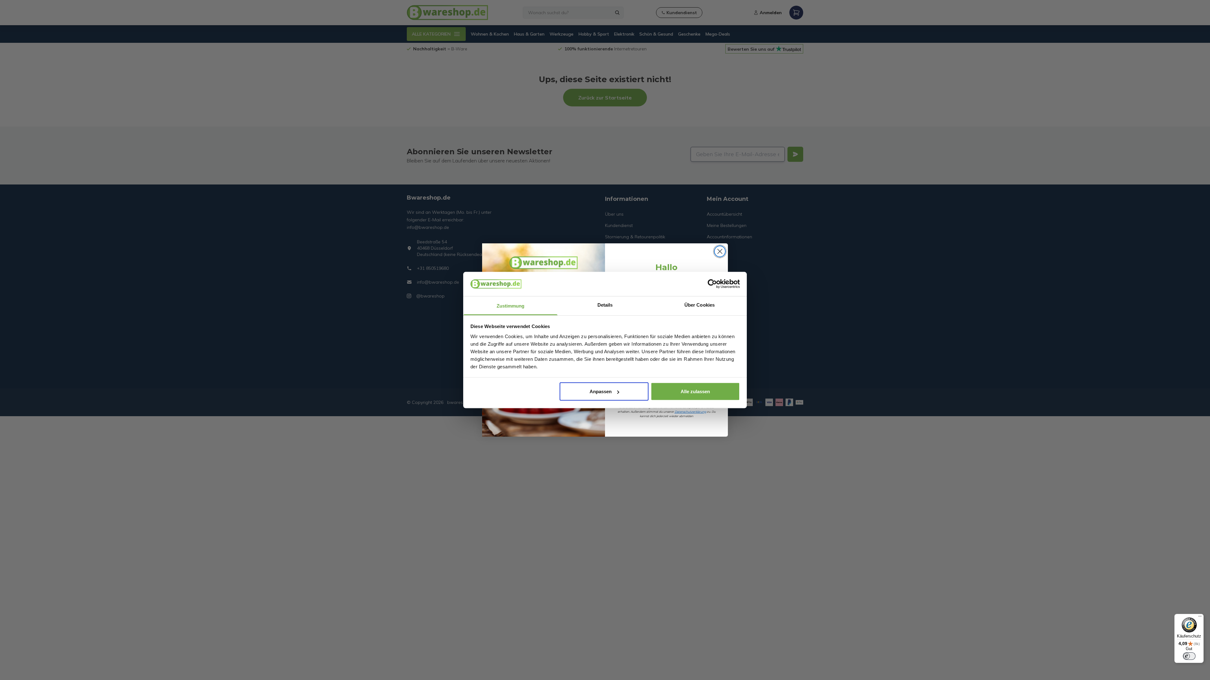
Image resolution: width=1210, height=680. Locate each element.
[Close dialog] (719, 251)
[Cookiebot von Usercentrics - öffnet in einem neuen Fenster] (712, 284)
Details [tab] (605, 304)
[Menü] (1200, 617)
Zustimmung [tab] (511, 305)
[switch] (1189, 656)
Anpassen (601, 391)
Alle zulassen (695, 391)
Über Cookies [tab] (699, 304)
